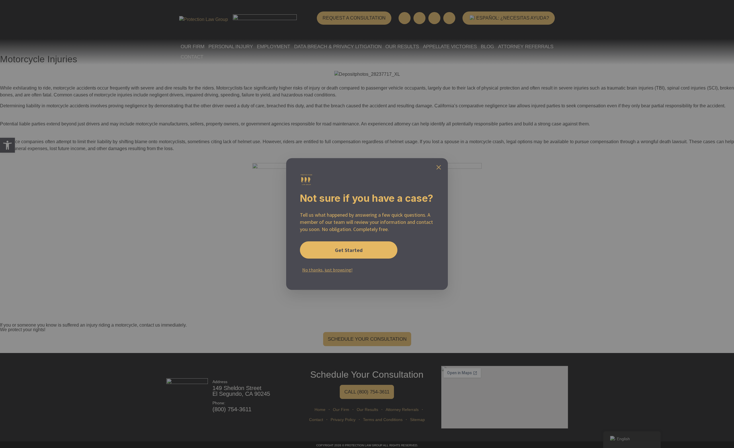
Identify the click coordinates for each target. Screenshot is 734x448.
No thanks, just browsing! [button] (327, 270)
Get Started (349, 250)
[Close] (438, 167)
